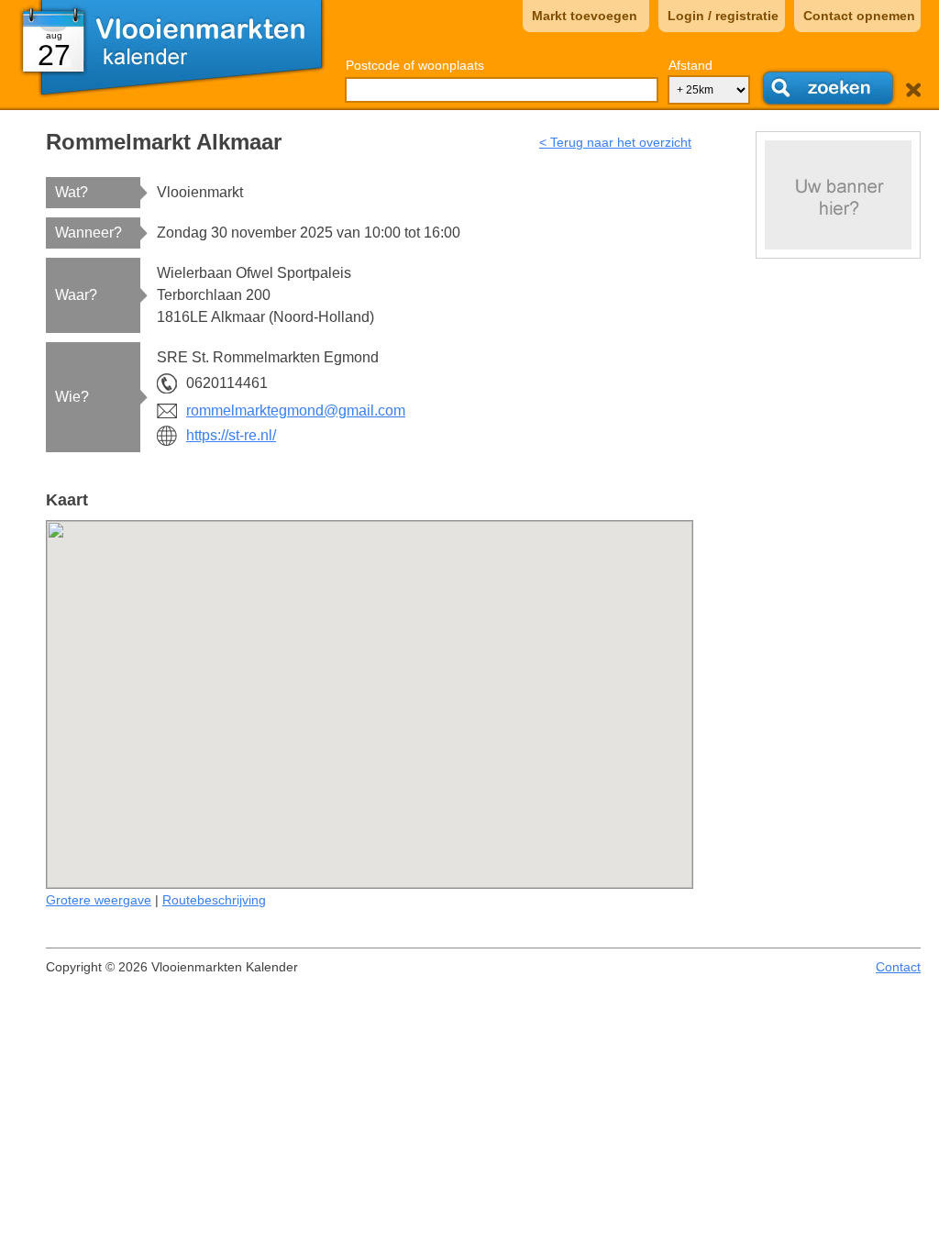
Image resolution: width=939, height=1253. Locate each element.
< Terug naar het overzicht (615, 142)
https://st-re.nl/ (231, 435)
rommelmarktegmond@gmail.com (295, 410)
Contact (898, 966)
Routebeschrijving (214, 900)
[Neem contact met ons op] (838, 195)
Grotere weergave (98, 900)
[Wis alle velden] (913, 90)
